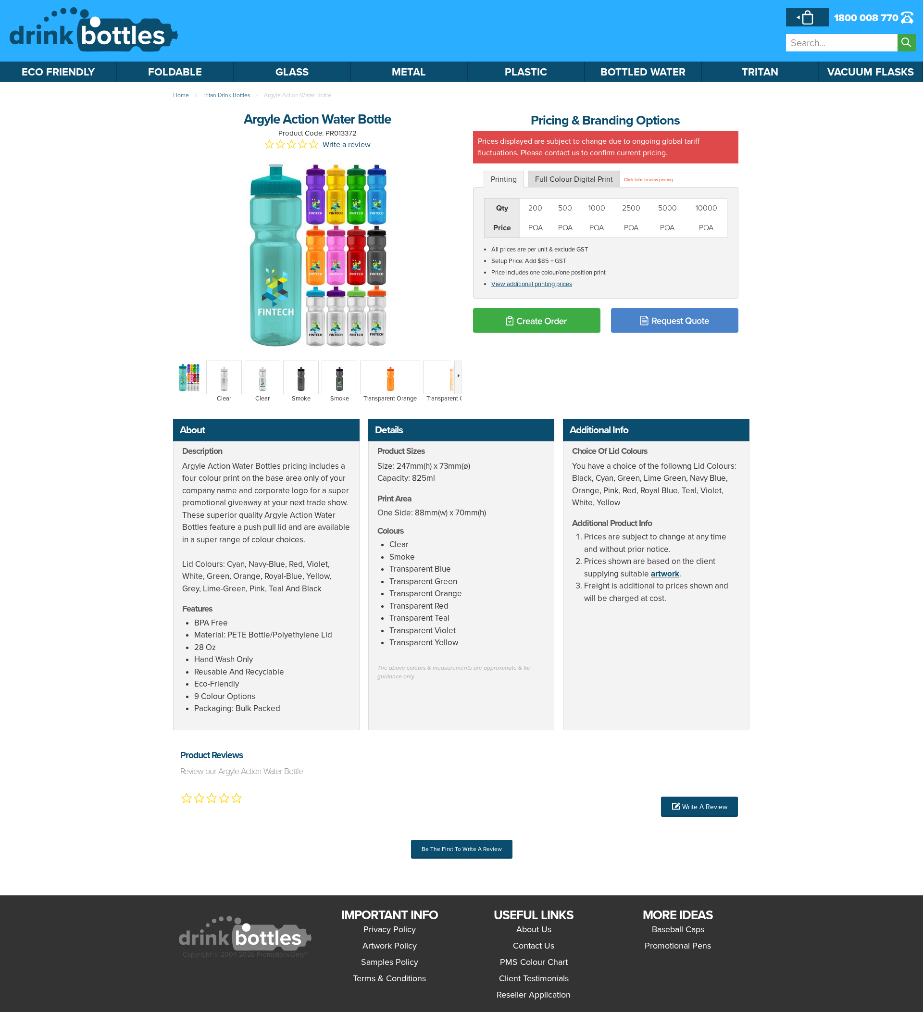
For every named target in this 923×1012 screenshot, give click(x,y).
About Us (533, 929)
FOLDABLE (175, 72)
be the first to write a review (462, 849)
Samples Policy (389, 962)
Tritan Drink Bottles (226, 95)
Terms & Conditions (389, 978)
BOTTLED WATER (643, 72)
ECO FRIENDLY (58, 72)
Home (181, 95)
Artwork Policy (389, 945)
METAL (409, 72)
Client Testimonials (534, 978)
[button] (699, 807)
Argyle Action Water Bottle (297, 95)
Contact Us (533, 945)
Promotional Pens (678, 945)
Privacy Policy (389, 929)
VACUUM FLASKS (870, 72)
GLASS (292, 72)
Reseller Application (534, 994)
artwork (665, 574)
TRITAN (760, 72)
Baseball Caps (678, 929)
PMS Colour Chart (534, 962)
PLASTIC (526, 72)
